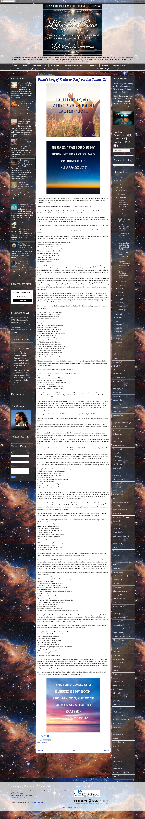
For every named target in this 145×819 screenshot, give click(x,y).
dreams (115, 667)
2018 (117, 328)
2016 (117, 335)
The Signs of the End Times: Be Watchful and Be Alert (123, 246)
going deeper (117, 742)
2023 (117, 187)
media (115, 678)
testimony (116, 491)
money (115, 704)
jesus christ (117, 358)
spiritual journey (119, 385)
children (116, 723)
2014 (117, 342)
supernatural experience (121, 772)
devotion (116, 415)
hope (115, 670)
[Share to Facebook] (48, 740)
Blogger (80, 807)
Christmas (117, 712)
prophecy (116, 572)
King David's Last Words (124, 220)
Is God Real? (55, 65)
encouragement (118, 419)
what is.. (116, 483)
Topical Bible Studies (120, 423)
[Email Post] (41, 740)
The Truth (87, 69)
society (115, 404)
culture (115, 430)
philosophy (117, 370)
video (115, 472)
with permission (37, 802)
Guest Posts (117, 685)
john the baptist (119, 697)
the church (117, 377)
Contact (128, 69)
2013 (117, 346)
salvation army (118, 426)
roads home (117, 602)
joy (114, 753)
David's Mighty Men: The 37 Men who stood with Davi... (124, 203)
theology (116, 389)
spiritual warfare (119, 510)
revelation (116, 544)
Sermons (66, 69)
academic (116, 494)
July (119, 288)
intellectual (117, 411)
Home (15, 65)
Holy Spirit (117, 587)
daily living (117, 392)
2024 (118, 184)
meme (115, 757)
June (120, 292)
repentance (117, 655)
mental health (118, 479)
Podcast (76, 69)
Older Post (106, 750)
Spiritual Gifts (118, 716)
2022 (118, 314)
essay (115, 506)
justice (115, 701)
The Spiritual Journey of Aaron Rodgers (24, 263)
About (119, 69)
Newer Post (40, 750)
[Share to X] (47, 740)
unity (115, 776)
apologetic (117, 381)
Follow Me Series (119, 576)
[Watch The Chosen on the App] (21, 429)
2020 (118, 321)
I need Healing (18, 69)
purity (115, 765)
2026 (118, 177)
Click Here (28, 795)
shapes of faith (118, 606)
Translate (128, 153)
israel (115, 750)
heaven (115, 528)
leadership (117, 532)
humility (116, 674)
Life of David (44, 742)
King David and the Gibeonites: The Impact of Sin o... (124, 265)
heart (115, 746)
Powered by (18, 305)
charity (115, 614)
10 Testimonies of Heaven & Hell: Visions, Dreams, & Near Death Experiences (21, 164)
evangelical (117, 445)
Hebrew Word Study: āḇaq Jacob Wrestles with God (25, 142)
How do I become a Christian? (74, 65)
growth (115, 396)
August (121, 285)
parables (116, 464)
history (115, 540)
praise (115, 568)
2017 (117, 332)
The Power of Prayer (119, 65)
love (114, 551)
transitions (117, 633)
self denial (117, 682)
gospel (115, 513)
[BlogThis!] (45, 740)
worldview (117, 621)
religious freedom (119, 617)
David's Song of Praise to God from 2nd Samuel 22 (123, 237)
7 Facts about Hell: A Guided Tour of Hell (25, 102)
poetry (115, 651)
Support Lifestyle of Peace (103, 69)
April (120, 299)
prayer (115, 438)
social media (117, 663)
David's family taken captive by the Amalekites (25, 225)
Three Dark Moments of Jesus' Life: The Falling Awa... (124, 213)
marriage (116, 595)
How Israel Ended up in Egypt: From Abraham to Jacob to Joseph (25, 185)
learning (116, 449)
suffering (116, 525)
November (122, 194)
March (120, 303)
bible (115, 366)
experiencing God (119, 517)
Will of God (117, 640)
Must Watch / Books (39, 65)
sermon (116, 362)
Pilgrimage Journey (51, 69)
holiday (116, 457)
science (115, 468)
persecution (117, 625)
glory (115, 738)
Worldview (93, 65)
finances (116, 731)
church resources (119, 689)
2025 (117, 180)
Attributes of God (119, 536)
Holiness (105, 65)
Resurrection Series (120, 610)
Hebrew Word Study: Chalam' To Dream (25, 206)
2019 (117, 325)
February (121, 306)
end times (116, 580)
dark (115, 498)
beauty (115, 487)
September (122, 281)
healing (116, 583)
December (122, 190)
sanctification (118, 629)
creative (116, 476)
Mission (24, 65)
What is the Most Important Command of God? (124, 255)
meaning (116, 374)
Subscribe (22, 300)
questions (116, 559)
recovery (116, 708)
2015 (117, 339)
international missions (121, 644)
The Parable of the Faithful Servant (24, 244)
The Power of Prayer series (122, 562)
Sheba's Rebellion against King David (123, 274)
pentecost (116, 761)
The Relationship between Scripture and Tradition (24, 122)
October (121, 198)
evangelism (117, 453)
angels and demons (120, 719)
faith (115, 547)
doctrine (116, 442)
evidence (116, 727)
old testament (118, 599)
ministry (116, 400)
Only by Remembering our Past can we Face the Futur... (124, 227)
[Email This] (44, 740)
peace (115, 555)
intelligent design (119, 502)
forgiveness (117, 735)
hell (114, 648)
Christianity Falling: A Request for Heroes (25, 84)
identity (116, 693)
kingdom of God (119, 591)
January (121, 310)
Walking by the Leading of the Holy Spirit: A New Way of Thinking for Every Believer (123, 87)
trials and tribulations (121, 636)
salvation (116, 769)
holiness (116, 434)
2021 (117, 317)
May (120, 295)
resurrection (117, 659)
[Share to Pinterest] (50, 740)
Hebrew (116, 521)
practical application (120, 408)
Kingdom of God (33, 69)
